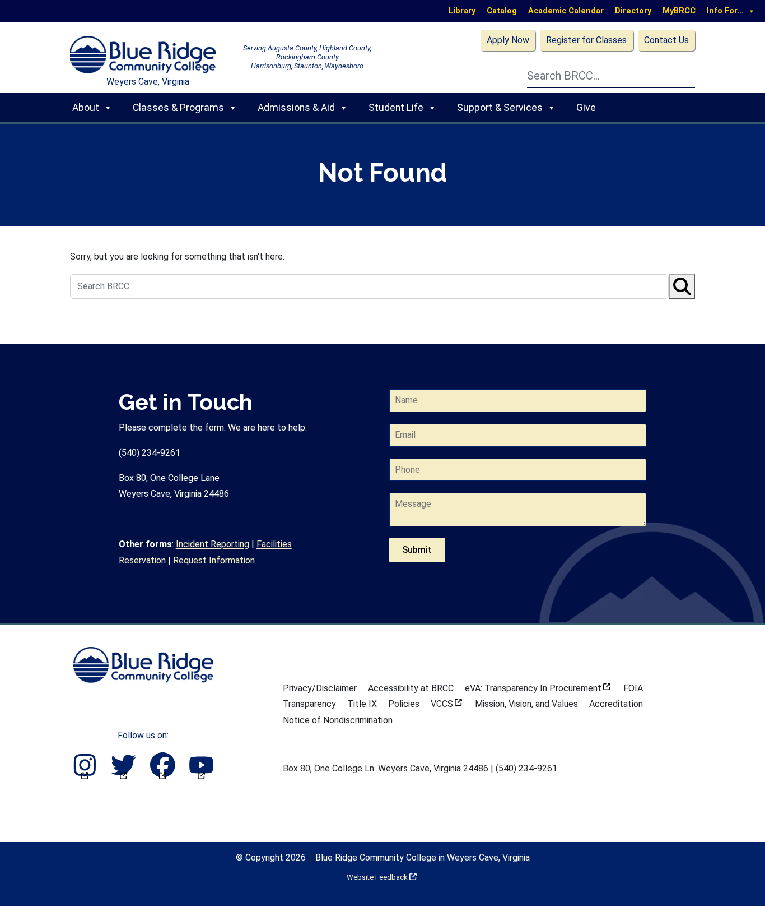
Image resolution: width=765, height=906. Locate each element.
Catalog (502, 11)
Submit (417, 549)
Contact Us (666, 40)
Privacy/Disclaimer (320, 688)
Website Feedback (382, 877)
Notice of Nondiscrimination (338, 720)
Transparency (309, 704)
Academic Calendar (566, 11)
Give (586, 107)
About (85, 107)
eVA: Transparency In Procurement (537, 688)
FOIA (633, 688)
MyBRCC (679, 11)
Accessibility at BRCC (411, 688)
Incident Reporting (212, 544)
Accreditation (616, 704)
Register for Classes (586, 40)
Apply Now (508, 40)
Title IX (362, 704)
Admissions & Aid (296, 107)
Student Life (395, 107)
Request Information (214, 560)
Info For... (725, 11)
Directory (633, 11)
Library (462, 11)
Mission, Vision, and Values (526, 704)
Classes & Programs (178, 107)
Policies (403, 704)
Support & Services (500, 107)
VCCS (446, 704)
